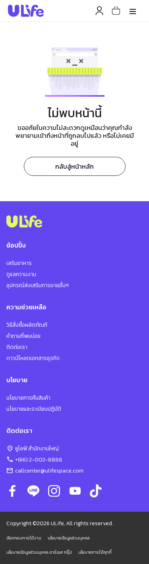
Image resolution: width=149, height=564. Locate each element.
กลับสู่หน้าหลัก (74, 166)
